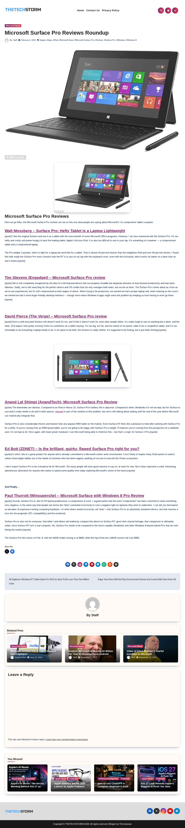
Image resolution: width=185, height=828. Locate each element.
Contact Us (93, 10)
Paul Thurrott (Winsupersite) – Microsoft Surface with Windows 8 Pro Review (74, 495)
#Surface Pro (109, 40)
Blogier (112, 824)
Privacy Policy (110, 10)
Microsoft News (13, 26)
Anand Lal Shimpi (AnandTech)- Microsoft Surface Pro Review (61, 402)
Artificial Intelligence (108, 779)
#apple (43, 40)
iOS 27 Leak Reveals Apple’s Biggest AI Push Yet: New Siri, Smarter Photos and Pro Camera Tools (157, 788)
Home (80, 10)
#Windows (120, 40)
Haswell (59, 411)
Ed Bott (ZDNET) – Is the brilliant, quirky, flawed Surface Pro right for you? (72, 449)
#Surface (99, 40)
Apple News (17, 779)
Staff (15, 40)
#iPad (55, 40)
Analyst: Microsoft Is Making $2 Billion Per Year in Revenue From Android (90, 652)
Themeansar (125, 824)
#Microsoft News (66, 40)
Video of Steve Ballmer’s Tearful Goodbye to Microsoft (145, 652)
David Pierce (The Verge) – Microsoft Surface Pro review (56, 316)
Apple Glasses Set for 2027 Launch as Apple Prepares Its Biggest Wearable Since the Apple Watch (69, 788)
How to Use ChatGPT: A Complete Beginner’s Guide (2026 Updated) (113, 786)
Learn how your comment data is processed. (67, 739)
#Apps (49, 40)
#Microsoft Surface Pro (84, 40)
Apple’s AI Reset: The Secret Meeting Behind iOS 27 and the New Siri (27, 786)
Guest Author (20, 657)
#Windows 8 (131, 40)
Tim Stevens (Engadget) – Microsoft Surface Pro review (55, 277)
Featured (30, 779)
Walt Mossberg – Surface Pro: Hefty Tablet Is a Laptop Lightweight (65, 231)
